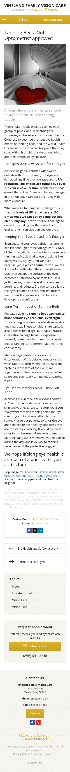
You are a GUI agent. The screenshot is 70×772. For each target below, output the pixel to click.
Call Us (23, 19)
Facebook (32, 722)
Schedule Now (37, 646)
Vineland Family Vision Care (43, 746)
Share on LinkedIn (40, 530)
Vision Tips (42, 523)
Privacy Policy (21, 754)
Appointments (52, 19)
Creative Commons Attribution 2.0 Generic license (32, 477)
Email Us (35, 713)
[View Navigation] (5, 19)
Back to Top (35, 762)
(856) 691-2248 (40, 698)
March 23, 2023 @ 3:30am (42, 519)
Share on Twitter (35, 530)
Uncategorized (22, 593)
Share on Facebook (29, 530)
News (16, 586)
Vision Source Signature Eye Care (35, 735)
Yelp (38, 722)
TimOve (43, 472)
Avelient (51, 754)
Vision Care (19, 600)
